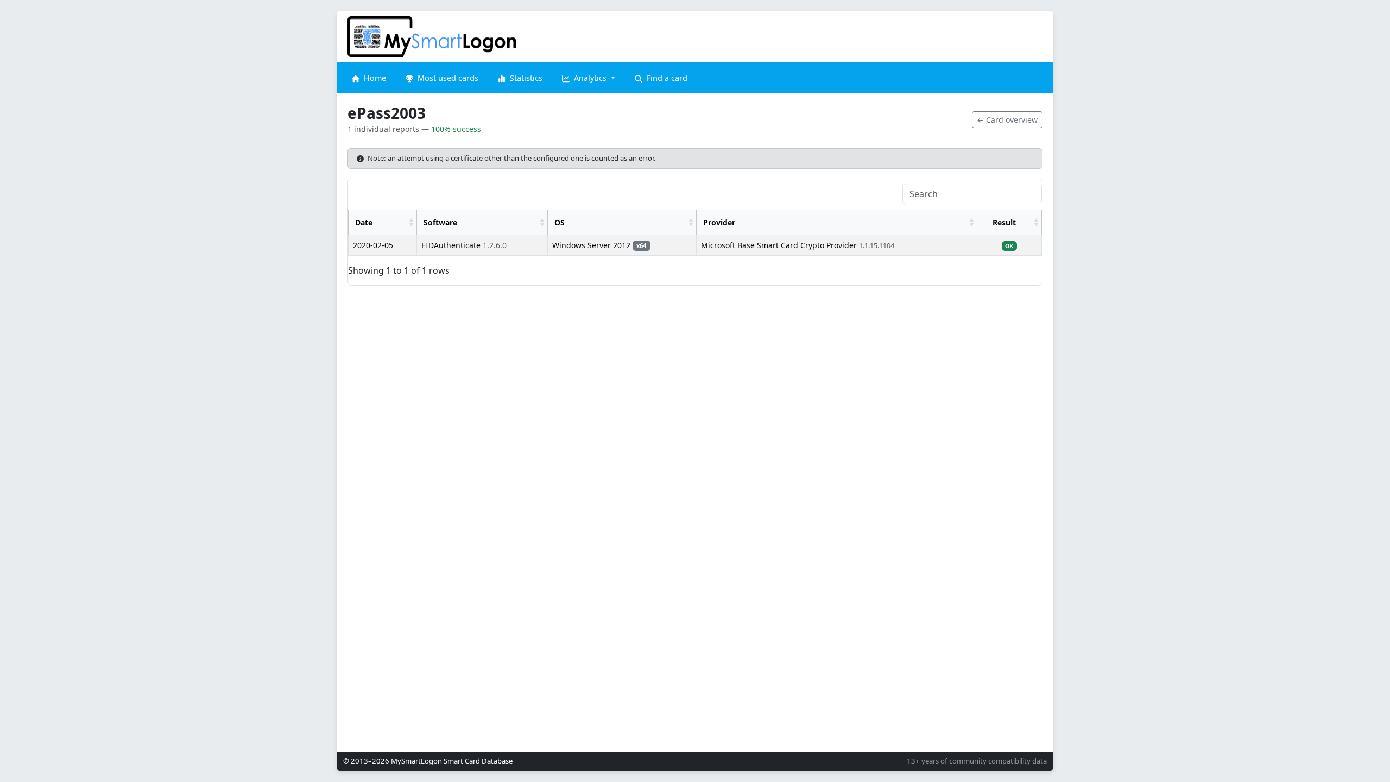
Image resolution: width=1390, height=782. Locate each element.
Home (374, 78)
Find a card (666, 78)
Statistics (525, 78)
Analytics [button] (590, 78)
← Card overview (1007, 120)
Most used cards (446, 78)
